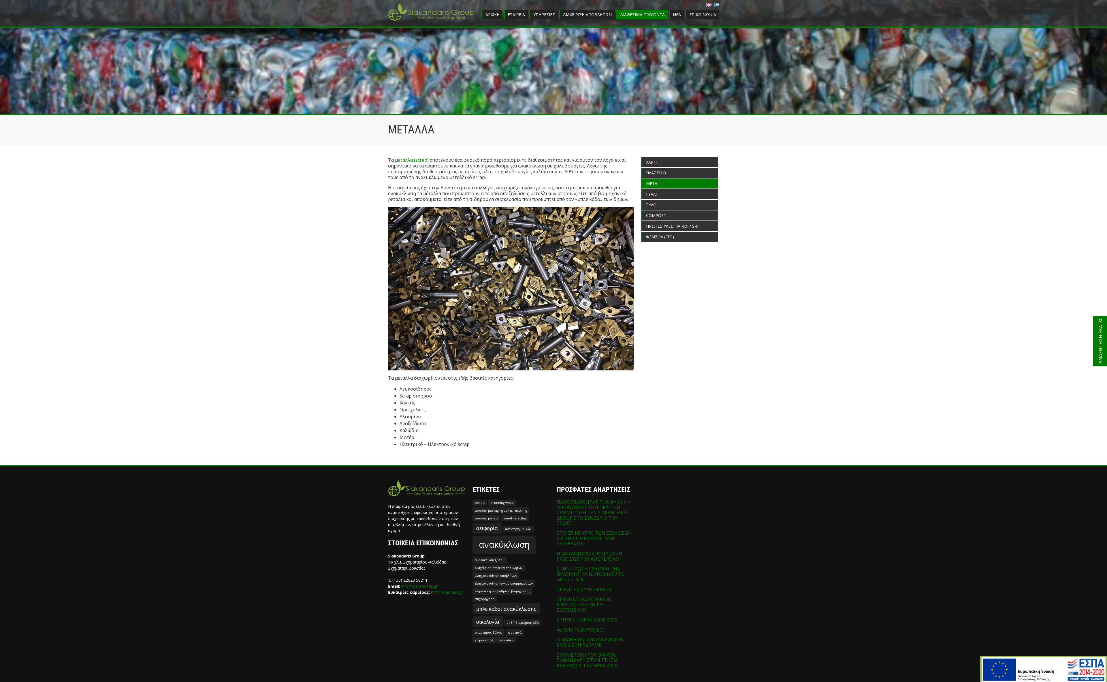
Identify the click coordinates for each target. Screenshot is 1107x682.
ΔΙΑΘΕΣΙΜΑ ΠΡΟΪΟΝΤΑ (642, 14)
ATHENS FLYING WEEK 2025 (587, 620)
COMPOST (656, 215)
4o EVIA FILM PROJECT (581, 630)
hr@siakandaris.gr (447, 592)
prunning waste (502, 503)
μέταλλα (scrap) (412, 160)
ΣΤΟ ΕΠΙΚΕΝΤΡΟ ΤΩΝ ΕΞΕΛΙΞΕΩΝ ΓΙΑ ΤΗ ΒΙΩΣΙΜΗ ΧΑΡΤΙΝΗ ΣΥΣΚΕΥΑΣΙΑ (594, 538)
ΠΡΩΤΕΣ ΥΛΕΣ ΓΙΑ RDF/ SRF (672, 226)
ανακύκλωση (504, 544)
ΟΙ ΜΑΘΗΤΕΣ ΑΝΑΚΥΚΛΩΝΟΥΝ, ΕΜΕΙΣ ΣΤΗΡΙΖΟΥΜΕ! (591, 642)
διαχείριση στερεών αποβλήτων (498, 568)
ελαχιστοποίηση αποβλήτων (496, 576)
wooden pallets (486, 518)
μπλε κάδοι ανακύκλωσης (506, 608)
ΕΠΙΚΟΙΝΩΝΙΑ (702, 14)
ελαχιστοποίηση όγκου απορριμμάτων (504, 583)
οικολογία (487, 621)
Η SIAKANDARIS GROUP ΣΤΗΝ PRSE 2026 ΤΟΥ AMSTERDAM (589, 556)
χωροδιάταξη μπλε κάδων (494, 640)
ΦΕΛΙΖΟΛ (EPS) (660, 237)
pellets (480, 503)
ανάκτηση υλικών (518, 529)
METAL (653, 183)
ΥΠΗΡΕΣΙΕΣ (544, 14)
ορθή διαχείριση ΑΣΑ (523, 623)
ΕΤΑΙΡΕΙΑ (516, 14)
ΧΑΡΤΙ (651, 162)
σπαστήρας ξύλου (488, 632)
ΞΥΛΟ (651, 205)
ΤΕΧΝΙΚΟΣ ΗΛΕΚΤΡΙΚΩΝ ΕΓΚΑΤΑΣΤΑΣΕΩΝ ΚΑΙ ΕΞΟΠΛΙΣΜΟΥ (583, 604)
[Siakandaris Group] (431, 21)
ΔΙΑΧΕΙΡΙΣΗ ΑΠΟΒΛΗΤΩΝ (587, 14)
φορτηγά (515, 632)
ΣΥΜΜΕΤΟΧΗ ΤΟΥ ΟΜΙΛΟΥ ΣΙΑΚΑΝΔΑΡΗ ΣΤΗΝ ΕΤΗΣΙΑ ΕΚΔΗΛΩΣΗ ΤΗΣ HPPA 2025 (587, 660)
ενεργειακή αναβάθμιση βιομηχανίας (502, 591)
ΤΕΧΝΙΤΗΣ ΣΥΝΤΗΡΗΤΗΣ (585, 589)
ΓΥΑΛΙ (651, 194)
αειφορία (487, 528)
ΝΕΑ (677, 14)
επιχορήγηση (484, 599)
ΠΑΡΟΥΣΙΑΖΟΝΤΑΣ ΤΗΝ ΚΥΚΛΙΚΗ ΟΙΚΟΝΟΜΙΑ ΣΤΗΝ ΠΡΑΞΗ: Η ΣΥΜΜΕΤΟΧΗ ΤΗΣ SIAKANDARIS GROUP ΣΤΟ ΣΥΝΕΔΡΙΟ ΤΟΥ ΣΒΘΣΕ (593, 513)
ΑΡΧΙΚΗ (492, 14)
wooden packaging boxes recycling (501, 510)
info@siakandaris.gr (419, 586)
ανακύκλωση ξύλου (489, 560)
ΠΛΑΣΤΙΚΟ (656, 173)
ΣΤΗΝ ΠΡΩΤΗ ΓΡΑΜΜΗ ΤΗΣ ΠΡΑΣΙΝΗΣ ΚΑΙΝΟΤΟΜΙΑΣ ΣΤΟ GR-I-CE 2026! (591, 574)
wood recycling (515, 518)
